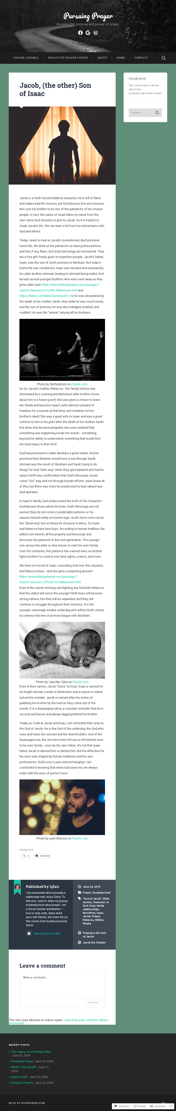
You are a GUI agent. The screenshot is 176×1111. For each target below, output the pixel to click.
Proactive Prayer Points (68, 57)
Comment (93, 1002)
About (102, 57)
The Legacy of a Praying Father (31, 1051)
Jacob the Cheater (94, 942)
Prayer (87, 892)
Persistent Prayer (22, 1061)
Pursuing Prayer (88, 15)
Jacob (87, 916)
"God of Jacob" (92, 898)
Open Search (163, 58)
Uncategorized (101, 892)
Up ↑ (164, 1103)
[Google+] (88, 32)
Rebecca (88, 919)
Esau (92, 905)
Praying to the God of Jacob (94, 934)
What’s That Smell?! (23, 1067)
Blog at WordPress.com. (27, 1103)
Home (121, 57)
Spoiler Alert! (19, 1077)
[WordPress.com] (95, 32)
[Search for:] (145, 112)
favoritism (89, 912)
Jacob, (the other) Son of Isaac (55, 89)
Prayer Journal (26, 57)
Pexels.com (79, 384)
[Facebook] (80, 32)
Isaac (100, 912)
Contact (141, 57)
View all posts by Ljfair (46, 933)
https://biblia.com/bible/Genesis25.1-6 (45, 296)
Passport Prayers (22, 1082)
